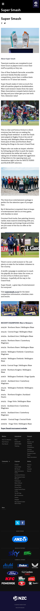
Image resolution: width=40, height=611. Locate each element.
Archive (29, 461)
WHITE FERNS (18, 444)
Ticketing (17, 446)
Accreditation (18, 485)
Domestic (29, 436)
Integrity (17, 499)
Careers (16, 497)
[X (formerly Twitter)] (17, 522)
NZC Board (17, 469)
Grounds (29, 469)
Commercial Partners (20, 475)
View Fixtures (5, 442)
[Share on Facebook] (2, 23)
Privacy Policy (18, 487)
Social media (18, 467)
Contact (17, 464)
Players (29, 467)
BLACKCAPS (17, 442)
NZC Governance (19, 495)
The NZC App (18, 493)
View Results (5, 444)
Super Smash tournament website (14, 428)
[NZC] (36, 4)
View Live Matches (6, 439)
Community (5, 461)
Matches (4, 436)
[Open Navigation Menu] (2, 4)
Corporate (17, 461)
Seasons (29, 464)
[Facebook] (22, 522)
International (18, 436)
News (16, 439)
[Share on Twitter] (5, 23)
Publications (18, 481)
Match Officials (18, 483)
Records (29, 471)
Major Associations (32, 457)
